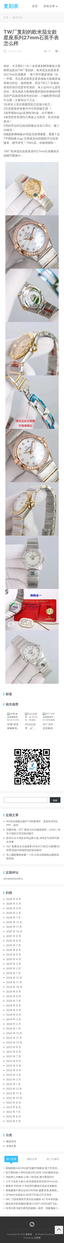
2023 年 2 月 (13, 1079)
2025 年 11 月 (14, 926)
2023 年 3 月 (13, 1074)
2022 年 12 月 (14, 1088)
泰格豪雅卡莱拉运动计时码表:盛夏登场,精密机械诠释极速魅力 (33, 1190)
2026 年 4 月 (13, 908)
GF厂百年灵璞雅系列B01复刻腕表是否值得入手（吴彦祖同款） (49, 726)
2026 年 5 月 (13, 903)
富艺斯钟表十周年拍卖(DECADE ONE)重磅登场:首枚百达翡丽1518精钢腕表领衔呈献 (33, 1172)
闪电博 (37, 1237)
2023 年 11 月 (14, 1037)
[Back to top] (59, 1230)
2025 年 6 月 (13, 949)
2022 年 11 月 (14, 1093)
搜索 (55, 800)
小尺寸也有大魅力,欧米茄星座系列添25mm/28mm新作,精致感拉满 (33, 1181)
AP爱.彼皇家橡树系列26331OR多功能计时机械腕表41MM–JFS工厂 (13, 726)
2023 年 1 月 (13, 1084)
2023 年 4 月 (13, 1070)
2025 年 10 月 (14, 931)
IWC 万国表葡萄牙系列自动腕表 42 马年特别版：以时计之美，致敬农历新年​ (33, 1199)
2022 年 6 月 (13, 1116)
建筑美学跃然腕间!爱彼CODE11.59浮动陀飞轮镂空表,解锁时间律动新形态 (33, 1203)
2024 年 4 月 (13, 1014)
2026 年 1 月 (13, 917)
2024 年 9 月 (13, 991)
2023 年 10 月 (14, 1042)
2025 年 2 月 (13, 968)
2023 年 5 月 (13, 1065)
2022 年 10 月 (14, 1097)
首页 (35, 6)
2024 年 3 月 (13, 1019)
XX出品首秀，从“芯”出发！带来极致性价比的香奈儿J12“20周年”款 (31, 726)
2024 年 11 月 (14, 982)
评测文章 (11, 1145)
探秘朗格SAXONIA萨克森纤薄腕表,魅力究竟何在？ (33, 1168)
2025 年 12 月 (14, 922)
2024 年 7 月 (13, 1000)
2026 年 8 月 (13, 898)
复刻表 (29, 1234)
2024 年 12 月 (14, 977)
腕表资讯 (18, 17)
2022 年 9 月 (13, 1102)
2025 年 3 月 (13, 963)
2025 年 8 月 (13, 940)
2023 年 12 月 (14, 1033)
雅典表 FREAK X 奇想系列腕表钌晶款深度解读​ (31, 1185)
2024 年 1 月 (13, 1028)
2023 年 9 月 (13, 1047)
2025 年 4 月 (13, 959)
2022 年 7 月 (13, 1111)
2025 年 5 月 (13, 954)
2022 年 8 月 (13, 1107)
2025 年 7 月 (13, 945)
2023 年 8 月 (13, 1051)
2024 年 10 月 (14, 986)
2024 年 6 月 (13, 1005)
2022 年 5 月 (13, 1121)
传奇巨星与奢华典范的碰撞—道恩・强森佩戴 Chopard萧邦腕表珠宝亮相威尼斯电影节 (33, 1208)
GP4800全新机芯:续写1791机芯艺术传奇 (29, 1194)
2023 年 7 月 (13, 1056)
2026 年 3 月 (13, 912)
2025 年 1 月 (13, 973)
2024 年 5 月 (13, 1010)
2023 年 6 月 (13, 1060)
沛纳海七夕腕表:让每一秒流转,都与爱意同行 (30, 1176)
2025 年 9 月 (13, 935)
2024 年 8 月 (13, 996)
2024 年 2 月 (13, 1023)
